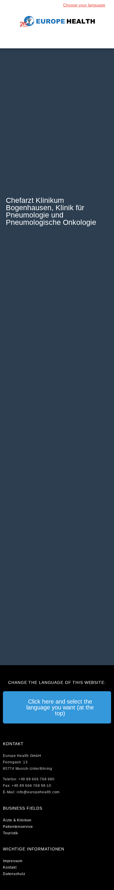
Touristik (10, 833)
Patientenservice (18, 827)
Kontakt (9, 867)
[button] (57, 39)
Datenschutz (14, 874)
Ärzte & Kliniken (17, 820)
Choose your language (84, 5)
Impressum (13, 861)
